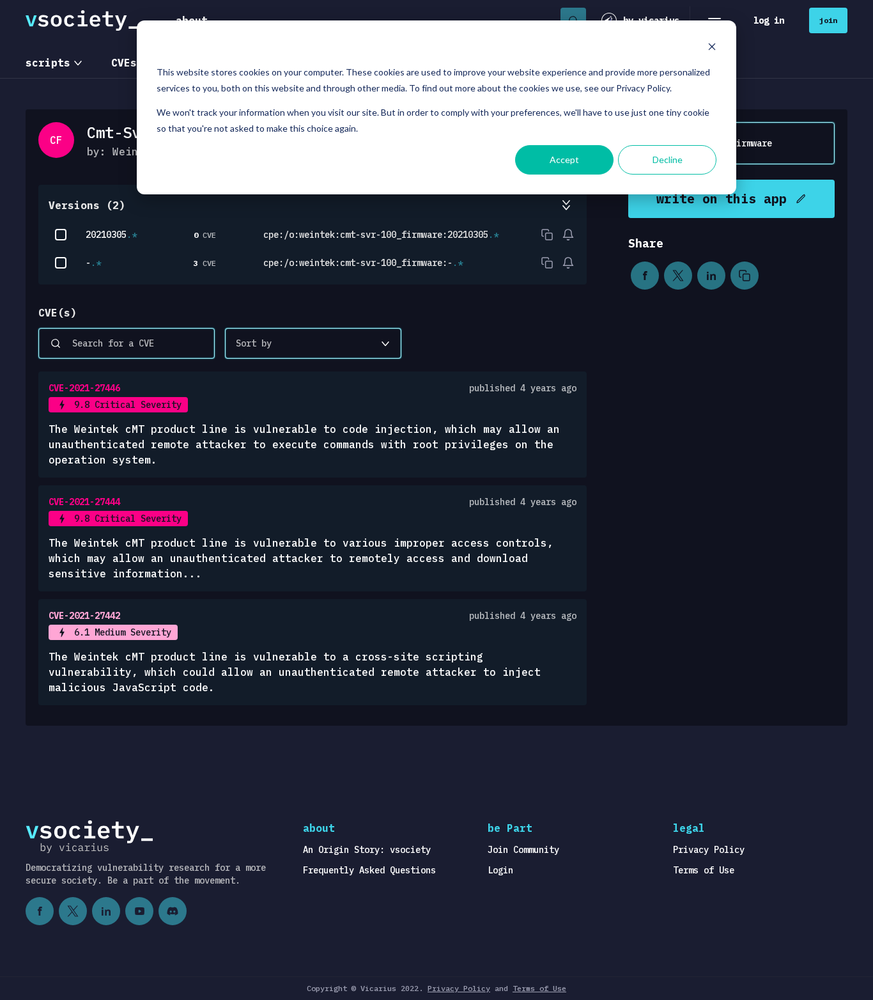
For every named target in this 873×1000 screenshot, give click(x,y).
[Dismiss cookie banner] (711, 48)
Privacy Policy (709, 849)
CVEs (124, 62)
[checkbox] (60, 234)
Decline (668, 159)
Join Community (523, 849)
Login (500, 870)
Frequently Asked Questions (369, 870)
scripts (48, 62)
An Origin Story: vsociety (367, 849)
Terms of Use (703, 870)
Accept (564, 159)
